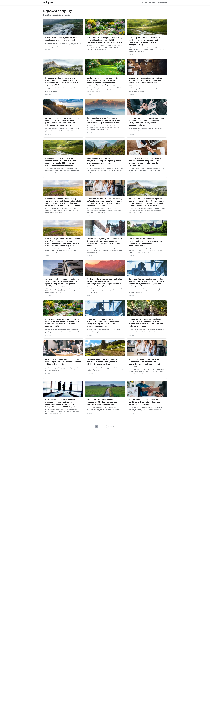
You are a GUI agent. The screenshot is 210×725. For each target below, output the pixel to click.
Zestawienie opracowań (148, 2)
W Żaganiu (48, 2)
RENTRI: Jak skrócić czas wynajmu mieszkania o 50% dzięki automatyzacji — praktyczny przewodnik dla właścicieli (103, 402)
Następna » (111, 426)
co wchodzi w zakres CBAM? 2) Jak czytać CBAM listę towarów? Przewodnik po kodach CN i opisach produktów (63, 361)
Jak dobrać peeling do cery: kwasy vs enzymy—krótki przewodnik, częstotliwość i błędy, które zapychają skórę (104, 361)
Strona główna (162, 2)
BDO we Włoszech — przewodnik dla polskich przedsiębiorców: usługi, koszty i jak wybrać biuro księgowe (145, 402)
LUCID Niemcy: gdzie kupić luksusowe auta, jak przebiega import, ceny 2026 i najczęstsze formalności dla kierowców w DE (105, 40)
